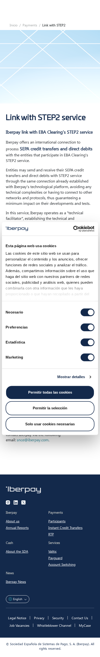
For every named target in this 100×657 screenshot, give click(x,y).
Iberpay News (16, 581)
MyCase (85, 625)
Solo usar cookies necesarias (50, 424)
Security (58, 618)
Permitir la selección (50, 408)
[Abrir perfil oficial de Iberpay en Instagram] (8, 502)
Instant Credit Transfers (65, 527)
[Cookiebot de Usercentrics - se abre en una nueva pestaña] (73, 229)
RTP (51, 534)
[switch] (87, 327)
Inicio (13, 25)
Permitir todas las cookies (50, 392)
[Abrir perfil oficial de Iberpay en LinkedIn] (16, 502)
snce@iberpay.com (33, 439)
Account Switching (61, 564)
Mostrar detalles (71, 377)
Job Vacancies (19, 625)
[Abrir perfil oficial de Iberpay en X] (23, 502)
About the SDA (17, 551)
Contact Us (80, 618)
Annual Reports (17, 527)
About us (12, 521)
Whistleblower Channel (54, 625)
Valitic (52, 551)
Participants (57, 521)
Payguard (55, 558)
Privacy (39, 618)
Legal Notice (17, 618)
